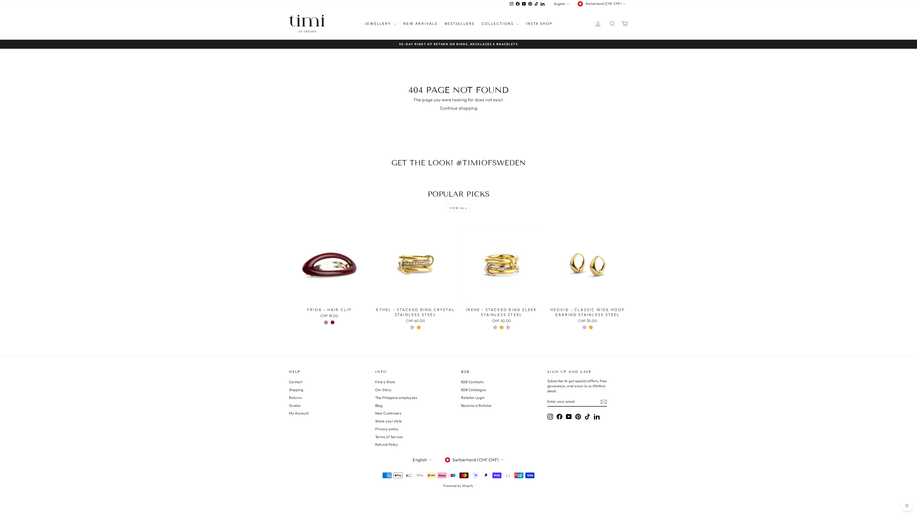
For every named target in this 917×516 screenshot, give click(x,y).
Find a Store (385, 382)
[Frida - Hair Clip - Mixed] (326, 322)
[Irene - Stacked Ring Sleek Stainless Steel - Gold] (501, 327)
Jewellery (379, 23)
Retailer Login (473, 397)
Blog (379, 405)
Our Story (383, 389)
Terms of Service (389, 437)
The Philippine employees (396, 397)
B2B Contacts (472, 382)
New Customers (388, 413)
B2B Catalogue (473, 389)
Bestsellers (459, 23)
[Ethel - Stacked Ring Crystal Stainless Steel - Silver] (412, 327)
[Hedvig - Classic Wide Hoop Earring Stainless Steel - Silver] (584, 327)
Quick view (329, 299)
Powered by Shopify (458, 486)
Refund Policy (386, 444)
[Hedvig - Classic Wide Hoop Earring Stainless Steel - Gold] (591, 327)
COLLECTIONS (498, 23)
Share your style (388, 421)
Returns (295, 397)
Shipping (296, 389)
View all (458, 208)
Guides (295, 405)
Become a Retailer (476, 405)
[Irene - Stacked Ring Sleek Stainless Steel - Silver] (495, 327)
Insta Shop (539, 23)
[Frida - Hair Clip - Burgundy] (332, 322)
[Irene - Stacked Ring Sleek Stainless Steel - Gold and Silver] (508, 327)
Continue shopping (458, 108)
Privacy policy (387, 429)
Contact (295, 382)
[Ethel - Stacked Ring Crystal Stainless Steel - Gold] (418, 327)
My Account (299, 413)
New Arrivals (420, 23)
